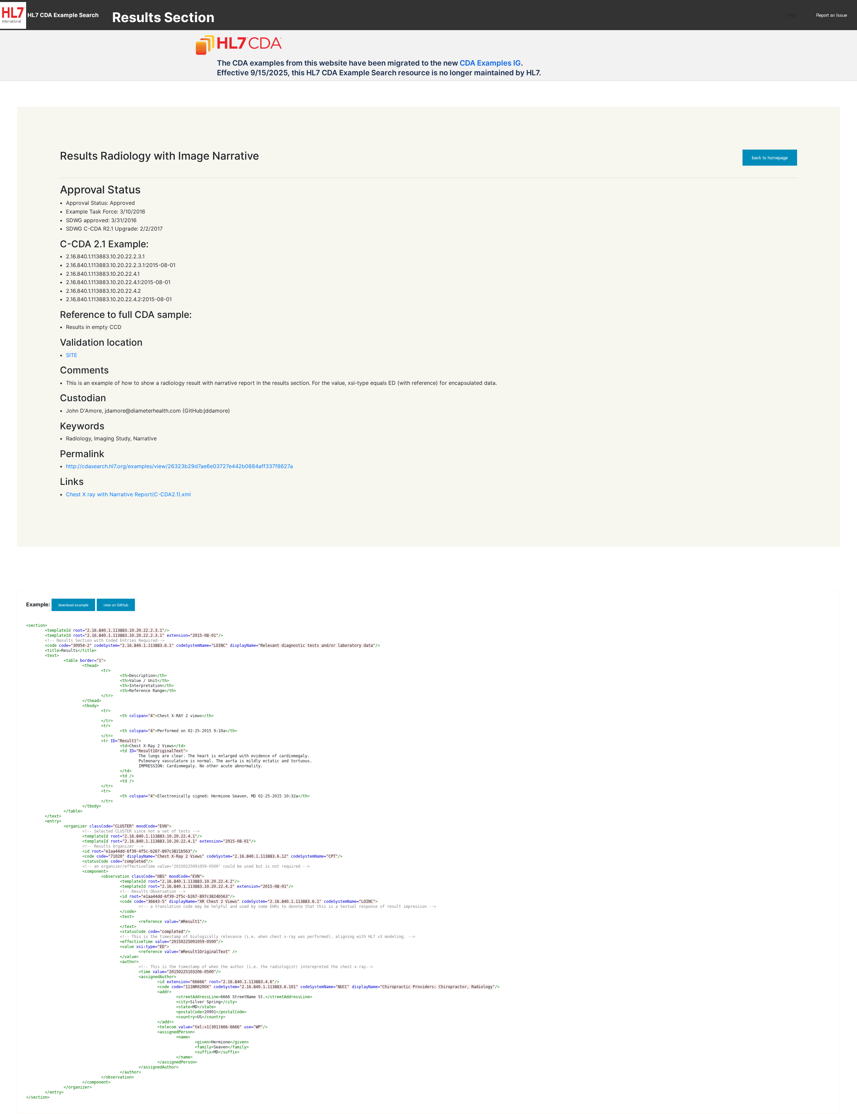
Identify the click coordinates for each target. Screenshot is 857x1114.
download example (73, 604)
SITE (71, 355)
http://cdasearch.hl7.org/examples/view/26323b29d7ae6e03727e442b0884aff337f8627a (179, 466)
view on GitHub (115, 604)
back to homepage (770, 157)
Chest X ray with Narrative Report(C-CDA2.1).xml (128, 494)
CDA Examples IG (490, 63)
